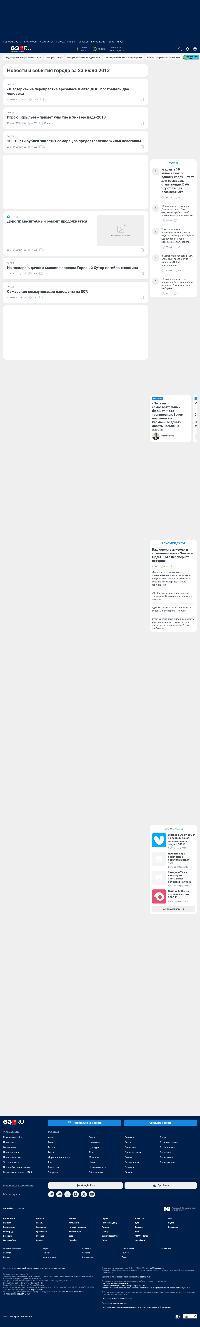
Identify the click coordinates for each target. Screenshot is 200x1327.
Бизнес (52, 1142)
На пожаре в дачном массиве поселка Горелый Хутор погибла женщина (72, 268)
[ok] (67, 1194)
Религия (129, 1167)
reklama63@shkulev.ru (154, 1268)
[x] (84, 1194)
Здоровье (53, 1172)
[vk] (59, 1194)
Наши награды (11, 1152)
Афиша (71, 42)
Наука (92, 1162)
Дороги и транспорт (59, 1157)
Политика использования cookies (117, 1299)
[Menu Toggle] (5, 49)
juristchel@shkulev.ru (75, 1292)
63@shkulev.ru (37, 1289)
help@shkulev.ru (23, 1294)
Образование (96, 1172)
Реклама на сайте (13, 1137)
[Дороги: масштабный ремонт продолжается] (120, 230)
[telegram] (51, 1194)
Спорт (163, 1137)
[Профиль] (195, 49)
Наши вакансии (12, 1157)
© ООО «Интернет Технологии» (17, 1316)
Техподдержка (11, 1162)
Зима (92, 1137)
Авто (51, 1137)
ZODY (111, 42)
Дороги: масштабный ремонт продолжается (47, 221)
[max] (75, 1194)
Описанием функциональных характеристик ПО (123, 1286)
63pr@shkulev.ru (143, 1277)
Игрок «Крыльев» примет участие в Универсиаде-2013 (56, 117)
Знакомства (47, 42)
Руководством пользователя (115, 1283)
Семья (128, 1172)
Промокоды (30, 42)
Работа (128, 1157)
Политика (130, 1147)
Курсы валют (98, 42)
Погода (60, 42)
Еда (50, 1162)
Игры (120, 42)
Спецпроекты (167, 1162)
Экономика (166, 1157)
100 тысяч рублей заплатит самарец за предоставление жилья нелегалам (74, 141)
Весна (51, 1147)
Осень (128, 1142)
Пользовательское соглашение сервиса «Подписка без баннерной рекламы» (136, 1307)
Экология (165, 1152)
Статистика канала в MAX (17, 1172)
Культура (94, 1147)
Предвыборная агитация (16, 1167)
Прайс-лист (9, 1142)
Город (51, 1152)
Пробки (100, 49)
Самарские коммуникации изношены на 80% (47, 291)
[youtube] (92, 1194)
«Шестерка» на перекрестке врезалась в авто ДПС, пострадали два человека (68, 91)
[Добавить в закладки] (142, 99)
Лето (91, 1152)
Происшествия (133, 1152)
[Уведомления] (187, 49)
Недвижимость (12, 42)
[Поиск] (180, 49)
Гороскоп (83, 42)
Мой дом (94, 1157)
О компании (10, 1147)
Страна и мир (167, 1147)
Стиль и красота (169, 1142)
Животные (54, 1167)
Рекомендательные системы (114, 1303)
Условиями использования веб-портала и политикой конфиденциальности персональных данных (146, 1288)
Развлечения (132, 1162)
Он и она (129, 1137)
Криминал (94, 1142)
